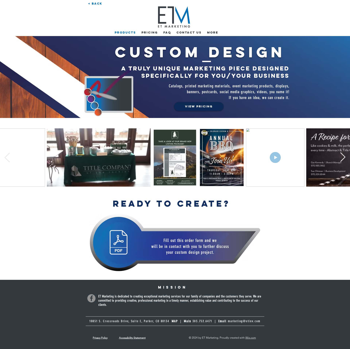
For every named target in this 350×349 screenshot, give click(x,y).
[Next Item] (343, 157)
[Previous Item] (7, 157)
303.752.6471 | (209, 321)
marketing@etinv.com (244, 321)
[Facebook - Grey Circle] (91, 298)
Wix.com (250, 337)
